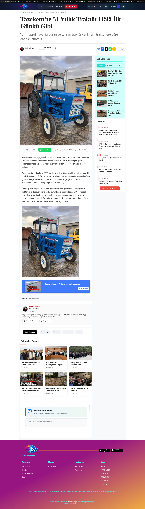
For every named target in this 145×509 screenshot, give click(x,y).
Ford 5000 (57, 332)
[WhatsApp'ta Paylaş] (110, 49)
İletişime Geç (47, 321)
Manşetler (78, 470)
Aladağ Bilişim (73, 502)
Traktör (80, 332)
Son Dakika (78, 466)
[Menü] (123, 6)
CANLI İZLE (71, 6)
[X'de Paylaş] (106, 49)
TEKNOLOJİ (105, 477)
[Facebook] (100, 6)
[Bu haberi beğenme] (34, 150)
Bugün (101, 65)
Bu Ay (118, 65)
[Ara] (118, 6)
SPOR (41, 6)
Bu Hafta (109, 65)
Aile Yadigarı (45, 332)
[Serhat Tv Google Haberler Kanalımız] (98, 49)
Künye (24, 477)
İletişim (24, 470)
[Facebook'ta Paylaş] (102, 49)
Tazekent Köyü (69, 332)
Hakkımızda (26, 466)
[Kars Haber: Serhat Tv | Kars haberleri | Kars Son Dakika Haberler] (24, 6)
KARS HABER (105, 470)
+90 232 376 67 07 (75, 504)
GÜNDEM (50, 6)
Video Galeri (52, 466)
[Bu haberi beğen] (27, 150)
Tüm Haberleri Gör (31, 321)
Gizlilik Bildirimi (27, 473)
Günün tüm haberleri (109, 188)
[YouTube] (106, 6)
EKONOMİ (59, 6)
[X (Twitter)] (103, 6)
